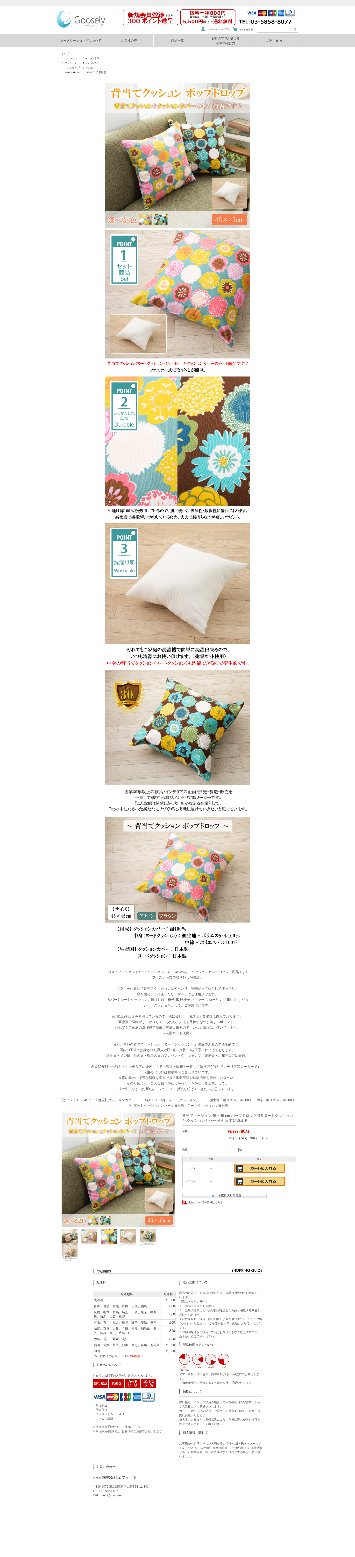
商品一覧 (177, 40)
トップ (65, 53)
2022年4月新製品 (96, 72)
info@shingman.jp (114, 1495)
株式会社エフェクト (119, 1478)
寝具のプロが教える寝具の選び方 (226, 41)
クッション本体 (90, 58)
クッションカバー (92, 63)
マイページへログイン (219, 29)
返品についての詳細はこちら (205, 1202)
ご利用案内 (274, 40)
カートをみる (246, 29)
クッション (71, 58)
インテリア (71, 67)
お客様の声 (129, 40)
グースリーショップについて (80, 40)
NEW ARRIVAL (73, 72)
